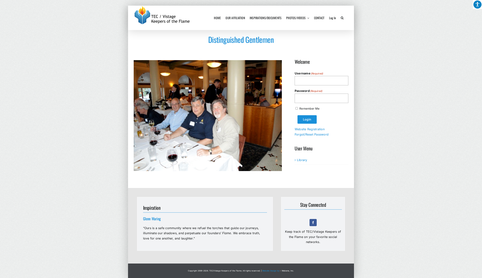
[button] (342, 18)
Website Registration (310, 129)
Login (307, 119)
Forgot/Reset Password (312, 134)
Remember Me (309, 108)
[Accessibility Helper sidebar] (477, 4)
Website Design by (270, 271)
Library (302, 160)
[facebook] (313, 222)
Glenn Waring (152, 218)
